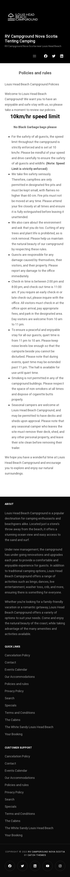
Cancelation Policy (17, 655)
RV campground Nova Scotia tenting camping (31, 38)
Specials (10, 705)
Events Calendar (16, 669)
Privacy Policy (14, 691)
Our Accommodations (20, 676)
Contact (10, 662)
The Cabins (12, 720)
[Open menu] (34, 56)
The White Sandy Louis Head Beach (29, 727)
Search (9, 698)
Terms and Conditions (20, 712)
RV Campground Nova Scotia (46, 851)
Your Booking (13, 734)
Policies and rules (17, 684)
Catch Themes (37, 855)
